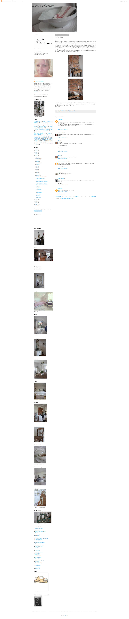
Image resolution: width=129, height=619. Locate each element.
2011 (36, 201)
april (37, 170)
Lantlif (36, 549)
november (38, 159)
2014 (36, 155)
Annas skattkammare (43, 6)
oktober (37, 161)
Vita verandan (37, 566)
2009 (36, 204)
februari (37, 173)
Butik (50, 122)
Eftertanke (41, 125)
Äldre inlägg (93, 196)
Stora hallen (37, 139)
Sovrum (44, 138)
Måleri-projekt (43, 136)
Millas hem (37, 554)
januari (37, 175)
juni (37, 167)
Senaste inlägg (58, 196)
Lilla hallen (43, 132)
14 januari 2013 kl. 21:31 (62, 151)
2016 (36, 152)
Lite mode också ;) (39, 133)
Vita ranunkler (37, 565)
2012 (36, 199)
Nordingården (37, 558)
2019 (36, 149)
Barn (35, 122)
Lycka (45, 134)
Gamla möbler (43, 126)
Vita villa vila (37, 568)
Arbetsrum (48, 121)
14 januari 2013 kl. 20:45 (62, 137)
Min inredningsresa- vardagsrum (42, 181)
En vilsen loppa (38, 534)
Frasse (45, 125)
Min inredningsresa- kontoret (41, 183)
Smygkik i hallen (39, 187)
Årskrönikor (42, 143)
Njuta (49, 136)
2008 (36, 205)
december (38, 158)
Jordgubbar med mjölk (39, 545)
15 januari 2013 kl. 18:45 (62, 185)
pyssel (45, 137)
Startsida (76, 196)
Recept (35, 138)
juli (37, 166)
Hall (51, 127)
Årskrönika (38, 195)
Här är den (38, 194)
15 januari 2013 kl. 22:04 (62, 191)
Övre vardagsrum (49, 143)
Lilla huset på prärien (39, 551)
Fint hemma (37, 536)
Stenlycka (37, 561)
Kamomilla (60, 188)
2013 (36, 156)
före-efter (36, 126)
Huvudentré (42, 129)
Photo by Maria (61, 178)
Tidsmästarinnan (38, 562)
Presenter (36, 137)
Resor (39, 138)
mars (37, 172)
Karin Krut (37, 547)
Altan (44, 121)
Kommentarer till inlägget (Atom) (67, 198)
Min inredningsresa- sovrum (41, 176)
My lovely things (38, 557)
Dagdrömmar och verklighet (63, 161)
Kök (59, 111)
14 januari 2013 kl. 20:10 (62, 129)
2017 (36, 150)
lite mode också (48, 132)
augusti (37, 164)
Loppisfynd (37, 134)
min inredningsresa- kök (40, 178)
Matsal (48, 134)
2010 (36, 202)
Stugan (42, 139)
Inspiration (47, 129)
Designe (36, 532)
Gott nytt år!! (38, 197)
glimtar (41, 127)
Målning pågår (39, 192)
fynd (49, 125)
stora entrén (50, 138)
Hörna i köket (38, 189)
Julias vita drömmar (38, 546)
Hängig (37, 186)
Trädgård (37, 140)
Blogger (66, 615)
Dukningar (36, 125)
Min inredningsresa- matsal (41, 180)
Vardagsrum (41, 141)
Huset (37, 129)
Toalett (51, 139)
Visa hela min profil (37, 91)
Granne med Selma (38, 539)
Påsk (50, 137)
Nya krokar (38, 191)
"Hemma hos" (37, 121)
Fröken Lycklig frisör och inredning (41, 538)
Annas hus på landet (39, 528)
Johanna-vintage (38, 543)
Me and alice (37, 553)
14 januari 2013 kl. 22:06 (62, 168)
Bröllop (46, 122)
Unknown (60, 119)
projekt (42, 137)
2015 (36, 153)
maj (37, 169)
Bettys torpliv (37, 530)
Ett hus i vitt (37, 535)
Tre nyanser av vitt (38, 564)
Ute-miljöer (49, 140)
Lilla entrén (38, 132)
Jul (51, 129)
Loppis (49, 133)
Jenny (59, 140)
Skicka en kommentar (61, 194)
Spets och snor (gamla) (39, 560)
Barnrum (41, 122)
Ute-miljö (43, 140)
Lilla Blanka (37, 550)
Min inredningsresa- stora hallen (42, 184)
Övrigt (37, 144)
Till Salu (46, 139)
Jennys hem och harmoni (39, 542)
